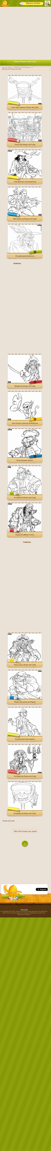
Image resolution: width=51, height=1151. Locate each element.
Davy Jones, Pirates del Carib (25, 665)
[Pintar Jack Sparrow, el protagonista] (25, 178)
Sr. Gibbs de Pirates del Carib (25, 497)
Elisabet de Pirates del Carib (24, 386)
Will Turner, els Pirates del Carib (25, 219)
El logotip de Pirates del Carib (25, 813)
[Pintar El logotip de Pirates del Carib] (25, 809)
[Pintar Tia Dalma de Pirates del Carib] (25, 772)
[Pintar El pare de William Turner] (25, 531)
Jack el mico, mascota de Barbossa (25, 423)
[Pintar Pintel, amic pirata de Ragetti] (25, 698)
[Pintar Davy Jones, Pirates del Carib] (25, 661)
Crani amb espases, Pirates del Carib (24, 107)
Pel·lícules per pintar (27, 831)
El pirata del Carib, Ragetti (25, 739)
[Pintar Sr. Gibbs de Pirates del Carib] (25, 494)
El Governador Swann (25, 460)
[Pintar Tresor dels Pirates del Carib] (25, 141)
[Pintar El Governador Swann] (25, 456)
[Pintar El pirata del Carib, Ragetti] (25, 735)
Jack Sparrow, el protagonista (25, 182)
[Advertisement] (25, 32)
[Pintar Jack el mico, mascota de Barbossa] (25, 419)
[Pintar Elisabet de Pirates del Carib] (25, 382)
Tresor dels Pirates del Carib (24, 144)
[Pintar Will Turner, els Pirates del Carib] (25, 215)
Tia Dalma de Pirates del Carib (25, 776)
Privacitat (24, 910)
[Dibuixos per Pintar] (5, 3)
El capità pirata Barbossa (25, 256)
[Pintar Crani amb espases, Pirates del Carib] (25, 103)
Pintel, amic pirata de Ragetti (25, 702)
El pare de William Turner (25, 535)
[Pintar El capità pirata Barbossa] (25, 252)
